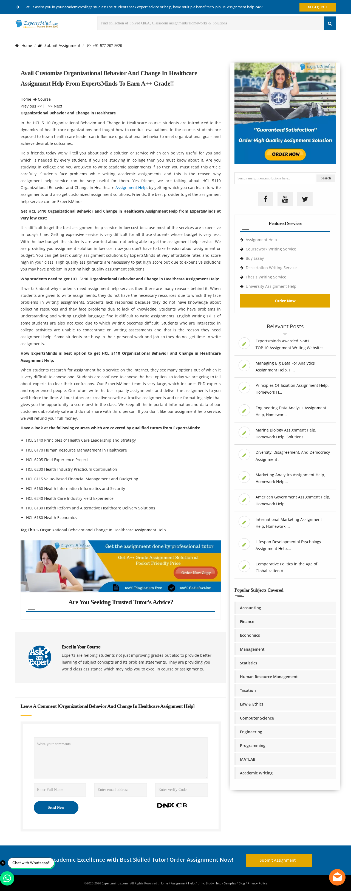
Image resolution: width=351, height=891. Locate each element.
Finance (247, 621)
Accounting (250, 607)
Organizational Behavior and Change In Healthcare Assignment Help (103, 529)
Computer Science (257, 718)
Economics (250, 635)
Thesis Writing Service (266, 277)
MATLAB (247, 759)
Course (44, 99)
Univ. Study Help (209, 883)
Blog (242, 883)
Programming (252, 745)
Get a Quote (317, 7)
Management (252, 649)
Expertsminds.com (115, 883)
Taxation (248, 690)
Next (58, 106)
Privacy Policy (257, 883)
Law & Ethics (252, 704)
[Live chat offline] (337, 877)
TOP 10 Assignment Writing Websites (290, 347)
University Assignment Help (271, 286)
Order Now (285, 300)
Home (26, 45)
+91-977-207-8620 (106, 45)
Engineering (251, 731)
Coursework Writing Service (271, 249)
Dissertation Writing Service (271, 267)
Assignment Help (131, 187)
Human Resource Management (269, 676)
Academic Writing (256, 773)
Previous (28, 106)
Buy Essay (255, 258)
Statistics (248, 663)
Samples (230, 883)
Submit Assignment (62, 45)
